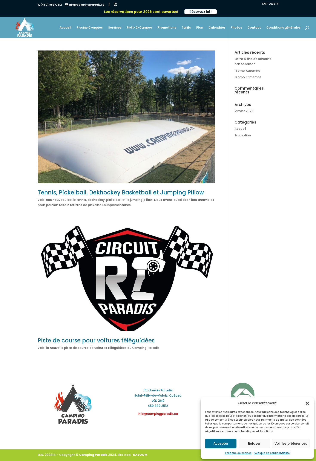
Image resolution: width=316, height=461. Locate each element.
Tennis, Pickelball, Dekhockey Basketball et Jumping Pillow (121, 192)
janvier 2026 (244, 111)
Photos (236, 28)
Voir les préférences (291, 443)
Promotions (167, 28)
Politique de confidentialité (272, 453)
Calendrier (217, 28)
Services (114, 28)
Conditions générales (283, 28)
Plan (199, 28)
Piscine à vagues (90, 28)
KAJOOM (140, 455)
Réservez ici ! (200, 11)
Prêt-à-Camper (139, 28)
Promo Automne (247, 71)
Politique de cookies (238, 453)
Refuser (254, 443)
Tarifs (186, 28)
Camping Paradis (93, 455)
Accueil (65, 28)
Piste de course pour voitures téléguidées (96, 340)
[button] (307, 403)
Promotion (243, 135)
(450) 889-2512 (51, 4)
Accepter (220, 443)
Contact (254, 28)
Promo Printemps (248, 77)
